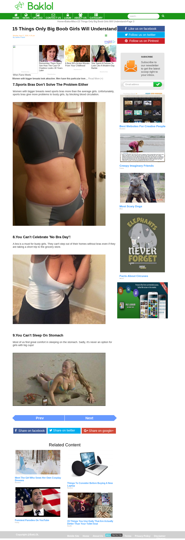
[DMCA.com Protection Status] (114, 536)
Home (86, 536)
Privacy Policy (142, 536)
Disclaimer (159, 536)
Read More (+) (95, 78)
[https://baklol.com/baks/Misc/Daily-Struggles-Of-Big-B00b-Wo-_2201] (106, 36)
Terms (128, 536)
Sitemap (161, 538)
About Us (98, 536)
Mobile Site (73, 536)
